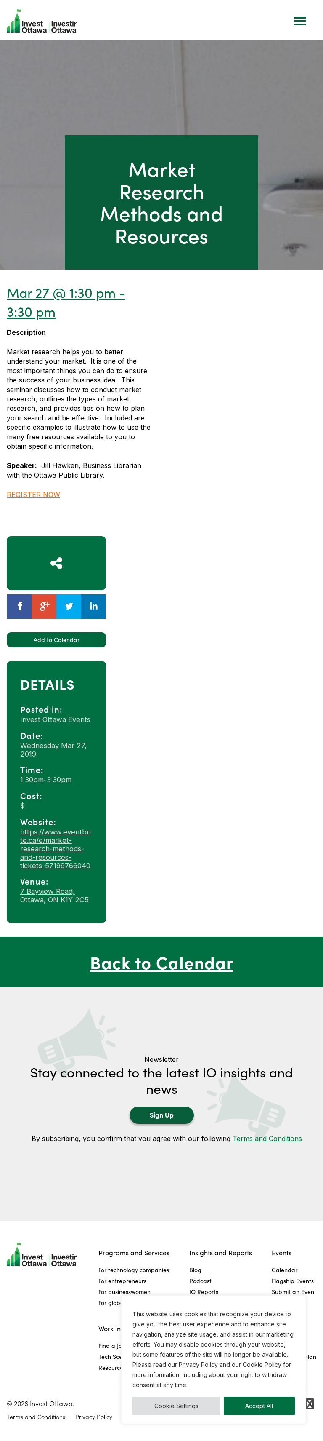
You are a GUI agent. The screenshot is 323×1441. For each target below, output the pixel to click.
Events (281, 1252)
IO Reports (203, 1292)
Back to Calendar (161, 961)
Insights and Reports (220, 1252)
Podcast (200, 1281)
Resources (112, 1367)
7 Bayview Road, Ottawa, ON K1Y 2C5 (54, 895)
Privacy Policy (93, 1417)
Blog (195, 1270)
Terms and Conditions (267, 1138)
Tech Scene (113, 1357)
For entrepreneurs (122, 1281)
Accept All (259, 1405)
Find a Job (112, 1346)
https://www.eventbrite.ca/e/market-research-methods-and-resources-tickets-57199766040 (55, 849)
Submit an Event (294, 1292)
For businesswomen (124, 1292)
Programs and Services (133, 1252)
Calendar (284, 1270)
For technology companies (133, 1270)
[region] (213, 1359)
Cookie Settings (176, 1405)
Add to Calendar (56, 640)
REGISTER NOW (33, 494)
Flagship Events (293, 1281)
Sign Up (162, 1114)
